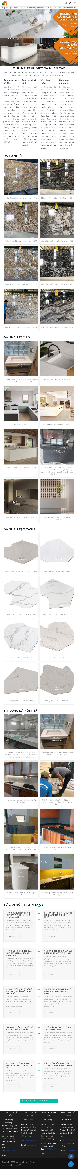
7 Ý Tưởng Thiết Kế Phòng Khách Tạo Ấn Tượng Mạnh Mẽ (19, 1065)
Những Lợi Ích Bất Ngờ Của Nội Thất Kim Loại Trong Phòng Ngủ (18, 953)
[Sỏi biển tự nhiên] (4, 3)
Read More (12, 936)
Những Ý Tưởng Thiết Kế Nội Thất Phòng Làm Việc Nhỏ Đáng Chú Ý (19, 991)
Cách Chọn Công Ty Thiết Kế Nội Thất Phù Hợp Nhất (19, 1028)
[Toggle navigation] (74, 3)
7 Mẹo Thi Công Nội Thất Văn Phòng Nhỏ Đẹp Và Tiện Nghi (58, 952)
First (31, 1101)
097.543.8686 (68, 1140)
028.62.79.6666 (66, 1143)
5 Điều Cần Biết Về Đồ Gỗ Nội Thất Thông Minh (57, 1028)
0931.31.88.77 (11, 1150)
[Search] (70, 3)
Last (54, 1101)
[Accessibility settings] (66, 3)
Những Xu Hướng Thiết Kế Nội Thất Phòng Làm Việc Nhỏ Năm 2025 (18, 915)
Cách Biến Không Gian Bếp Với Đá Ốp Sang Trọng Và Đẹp (58, 1064)
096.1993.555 (30, 1140)
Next (50, 1101)
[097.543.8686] (71, 1164)
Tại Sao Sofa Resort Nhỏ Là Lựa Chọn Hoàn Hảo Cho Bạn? (57, 991)
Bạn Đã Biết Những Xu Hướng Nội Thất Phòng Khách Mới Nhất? (58, 915)
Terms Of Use (17, 1165)
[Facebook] (71, 1156)
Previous (37, 1101)
